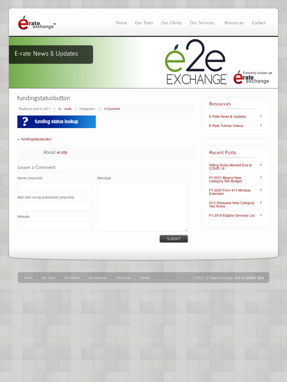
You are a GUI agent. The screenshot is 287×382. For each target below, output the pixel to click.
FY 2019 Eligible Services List (231, 215)
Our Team (48, 277)
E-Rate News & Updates (227, 116)
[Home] (121, 22)
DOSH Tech (255, 277)
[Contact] (259, 22)
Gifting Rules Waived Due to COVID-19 (230, 166)
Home (28, 277)
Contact (145, 277)
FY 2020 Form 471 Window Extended (230, 191)
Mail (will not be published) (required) (45, 197)
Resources (123, 277)
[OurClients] (171, 22)
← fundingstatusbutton (34, 138)
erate (67, 108)
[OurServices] (203, 22)
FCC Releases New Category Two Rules (231, 204)
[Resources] (234, 22)
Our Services (98, 277)
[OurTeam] (144, 22)
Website (23, 216)
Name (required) (30, 178)
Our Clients (72, 277)
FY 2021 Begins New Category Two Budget (225, 179)
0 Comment (112, 108)
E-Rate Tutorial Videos (226, 125)
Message (104, 178)
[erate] (62, 152)
